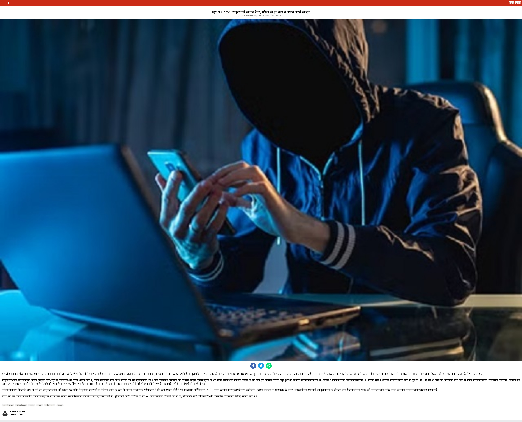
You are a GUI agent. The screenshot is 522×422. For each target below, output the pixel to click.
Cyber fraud (49, 405)
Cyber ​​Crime (21, 405)
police (60, 405)
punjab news (8, 405)
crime (31, 405)
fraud (40, 405)
